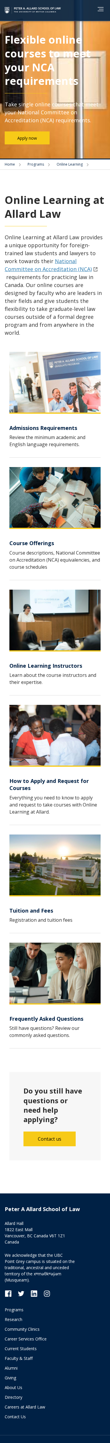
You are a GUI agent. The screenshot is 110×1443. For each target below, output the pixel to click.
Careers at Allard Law (25, 1407)
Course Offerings (31, 543)
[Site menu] (98, 10)
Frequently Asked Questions (46, 1018)
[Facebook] (11, 1293)
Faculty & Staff (19, 1358)
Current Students (21, 1348)
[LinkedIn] (37, 1293)
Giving (10, 1378)
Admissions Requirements (43, 427)
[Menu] (100, 9)
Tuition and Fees (31, 910)
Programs (36, 164)
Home (10, 164)
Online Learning (70, 164)
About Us (13, 1387)
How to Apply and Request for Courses (49, 784)
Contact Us (15, 1416)
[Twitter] (24, 1293)
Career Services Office (26, 1339)
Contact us (49, 1139)
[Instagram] (46, 1293)
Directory (13, 1397)
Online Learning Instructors (45, 665)
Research (13, 1319)
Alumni (11, 1368)
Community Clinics (22, 1329)
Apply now (27, 138)
